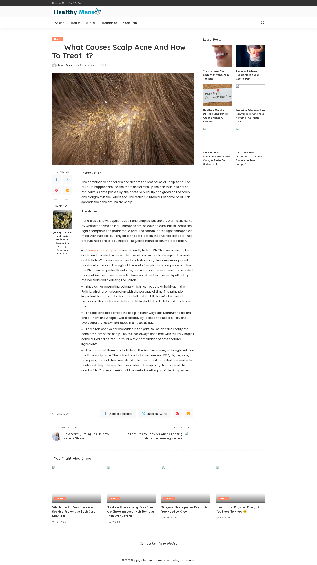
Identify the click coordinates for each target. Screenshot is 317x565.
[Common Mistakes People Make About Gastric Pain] (250, 56)
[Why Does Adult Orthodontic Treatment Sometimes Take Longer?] (250, 138)
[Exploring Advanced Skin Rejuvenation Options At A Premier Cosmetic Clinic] (250, 95)
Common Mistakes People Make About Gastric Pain (247, 74)
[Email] (67, 190)
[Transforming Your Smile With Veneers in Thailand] (217, 56)
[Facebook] (56, 179)
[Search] (262, 22)
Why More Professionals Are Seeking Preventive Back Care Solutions (73, 511)
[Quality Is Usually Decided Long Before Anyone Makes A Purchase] (217, 95)
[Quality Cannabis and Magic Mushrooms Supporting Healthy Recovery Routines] (62, 219)
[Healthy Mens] (77, 11)
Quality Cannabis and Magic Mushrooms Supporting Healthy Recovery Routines (62, 243)
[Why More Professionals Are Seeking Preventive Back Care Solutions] (76, 484)
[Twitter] (67, 179)
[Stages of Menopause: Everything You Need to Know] (185, 484)
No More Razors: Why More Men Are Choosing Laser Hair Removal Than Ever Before (131, 511)
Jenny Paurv (65, 65)
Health (57, 39)
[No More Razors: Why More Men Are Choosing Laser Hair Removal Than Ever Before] (131, 484)
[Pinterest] (56, 190)
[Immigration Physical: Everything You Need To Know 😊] (240, 484)
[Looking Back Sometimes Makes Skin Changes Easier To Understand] (217, 138)
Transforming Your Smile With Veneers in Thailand (216, 74)
